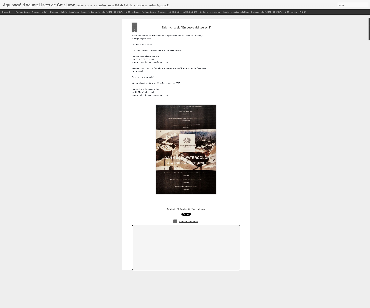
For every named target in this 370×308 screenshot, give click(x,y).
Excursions (74, 11)
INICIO (302, 11)
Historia (63, 11)
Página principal (22, 11)
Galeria (44, 11)
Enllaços (135, 11)
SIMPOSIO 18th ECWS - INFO (116, 11)
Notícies (35, 11)
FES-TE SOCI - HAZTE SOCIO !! (182, 11)
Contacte (54, 11)
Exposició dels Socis (90, 11)
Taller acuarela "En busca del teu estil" (186, 27)
